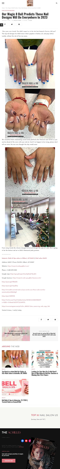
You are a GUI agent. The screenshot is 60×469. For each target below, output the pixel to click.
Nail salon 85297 (41, 258)
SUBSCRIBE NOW (9, 460)
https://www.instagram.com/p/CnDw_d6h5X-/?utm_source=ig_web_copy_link (26, 306)
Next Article (43, 331)
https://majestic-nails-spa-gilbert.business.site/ (27, 278)
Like (25, 20)
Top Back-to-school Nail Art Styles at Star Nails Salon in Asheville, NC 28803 (14, 372)
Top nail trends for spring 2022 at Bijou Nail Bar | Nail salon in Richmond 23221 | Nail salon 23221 (44, 334)
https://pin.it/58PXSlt (8, 296)
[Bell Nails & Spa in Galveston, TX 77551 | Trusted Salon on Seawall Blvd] (15, 387)
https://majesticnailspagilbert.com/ (18, 266)
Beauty (3, 369)
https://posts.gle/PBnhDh (9, 282)
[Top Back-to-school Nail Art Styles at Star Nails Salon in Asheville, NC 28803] (15, 359)
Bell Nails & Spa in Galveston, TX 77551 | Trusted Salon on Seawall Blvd (15, 401)
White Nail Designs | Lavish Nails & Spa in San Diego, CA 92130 (16, 334)
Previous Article (16, 331)
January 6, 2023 (6, 20)
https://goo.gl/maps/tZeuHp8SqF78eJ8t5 (23, 274)
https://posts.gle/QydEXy (10, 286)
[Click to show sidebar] (1, 24)
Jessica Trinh (17, 20)
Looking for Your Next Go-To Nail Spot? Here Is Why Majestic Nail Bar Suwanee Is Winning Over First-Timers (45, 373)
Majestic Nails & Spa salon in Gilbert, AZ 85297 (18, 258)
